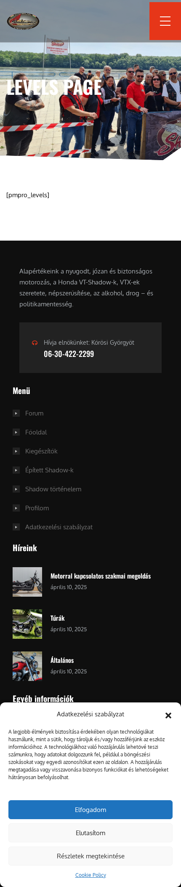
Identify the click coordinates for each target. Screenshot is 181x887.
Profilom (37, 508)
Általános (62, 660)
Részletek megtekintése (91, 856)
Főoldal (36, 432)
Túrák (57, 617)
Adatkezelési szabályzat (59, 527)
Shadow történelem (53, 489)
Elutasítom (90, 833)
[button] (168, 714)
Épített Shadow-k (49, 470)
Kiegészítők (41, 451)
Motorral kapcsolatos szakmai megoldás (101, 575)
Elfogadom (90, 810)
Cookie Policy (90, 875)
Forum (34, 413)
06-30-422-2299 (69, 353)
